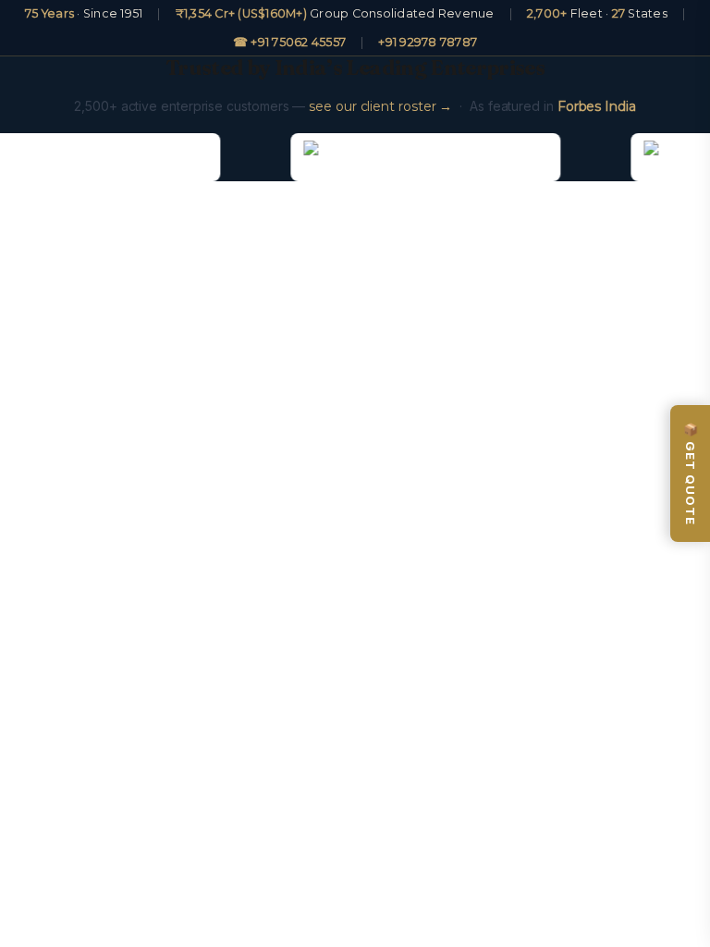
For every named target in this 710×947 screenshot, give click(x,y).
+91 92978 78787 (427, 42)
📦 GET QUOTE (690, 473)
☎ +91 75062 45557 (289, 42)
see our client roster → (380, 106)
